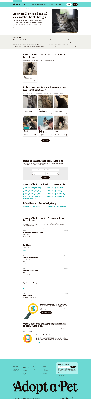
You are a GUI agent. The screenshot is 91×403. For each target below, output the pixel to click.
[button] (34, 80)
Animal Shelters (25, 369)
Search (45, 177)
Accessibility (45, 370)
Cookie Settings (37, 398)
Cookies (44, 369)
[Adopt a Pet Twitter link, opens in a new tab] (60, 376)
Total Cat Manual (16, 370)
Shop (60, 4)
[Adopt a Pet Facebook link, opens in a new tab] (57, 376)
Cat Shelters (25, 371)
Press (34, 369)
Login (69, 4)
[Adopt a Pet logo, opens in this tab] (45, 388)
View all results (45, 140)
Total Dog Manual (16, 369)
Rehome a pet (15, 366)
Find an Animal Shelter (46, 312)
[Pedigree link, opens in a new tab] (73, 398)
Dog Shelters (25, 370)
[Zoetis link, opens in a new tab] (76, 398)
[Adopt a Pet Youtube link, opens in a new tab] (64, 376)
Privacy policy (45, 366)
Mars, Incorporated (46, 372)
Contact (34, 367)
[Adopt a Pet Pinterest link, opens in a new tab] (62, 376)
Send (73, 366)
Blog (33, 366)
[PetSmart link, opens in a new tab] (68, 398)
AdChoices (45, 373)
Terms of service (46, 367)
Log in (24, 374)
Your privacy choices (47, 374)
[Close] (89, 401)
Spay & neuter (15, 367)
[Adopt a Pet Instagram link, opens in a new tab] (66, 376)
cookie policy (42, 400)
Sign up (75, 4)
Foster (56, 4)
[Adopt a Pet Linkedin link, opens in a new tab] (68, 376)
